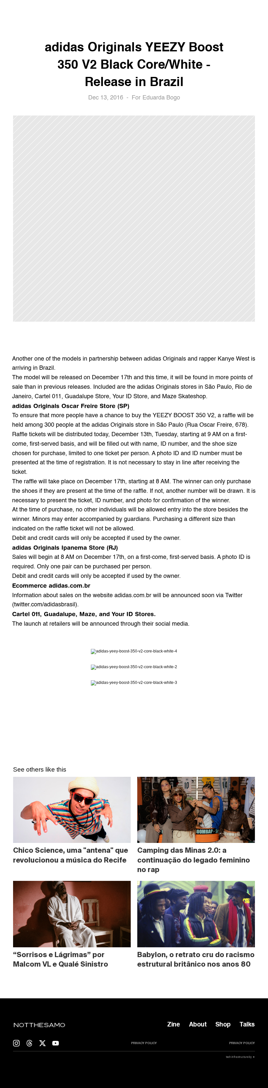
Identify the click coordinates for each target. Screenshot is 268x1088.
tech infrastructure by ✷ (240, 1057)
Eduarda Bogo (161, 98)
